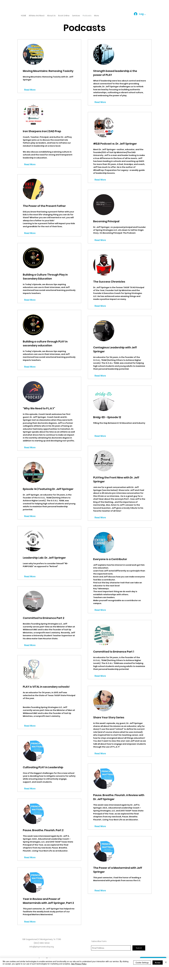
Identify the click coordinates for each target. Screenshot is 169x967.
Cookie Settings (142, 962)
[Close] (165, 962)
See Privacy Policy (78, 963)
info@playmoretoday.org (41, 946)
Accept (157, 962)
